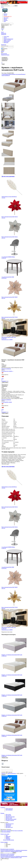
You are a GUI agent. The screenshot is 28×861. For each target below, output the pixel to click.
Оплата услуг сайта (5, 834)
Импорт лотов (9, 817)
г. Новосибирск (5, 74)
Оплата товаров (4, 842)
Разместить (3, 33)
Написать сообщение (6, 368)
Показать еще (5, 757)
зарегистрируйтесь (12, 773)
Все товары (9, 402)
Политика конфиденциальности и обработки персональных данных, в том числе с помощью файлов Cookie (14, 851)
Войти (2, 51)
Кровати (23, 74)
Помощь (2, 813)
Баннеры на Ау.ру (10, 823)
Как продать (8, 815)
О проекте (3, 807)
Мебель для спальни (16, 74)
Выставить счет (9, 827)
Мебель (10, 74)
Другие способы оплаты (8, 839)
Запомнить (4, 48)
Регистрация (4, 53)
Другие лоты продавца (8, 176)
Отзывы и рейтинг (10, 820)
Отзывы (3, 381)
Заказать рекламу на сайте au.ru (8, 801)
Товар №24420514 (6, 75)
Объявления (8, 824)
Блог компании (9, 809)
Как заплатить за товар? (11, 819)
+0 (5, 381)
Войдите (3, 773)
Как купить (8, 814)
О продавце (4, 402)
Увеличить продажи (10, 816)
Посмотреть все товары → (7, 371)
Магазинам (8, 826)
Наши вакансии (9, 808)
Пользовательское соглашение (7, 849)
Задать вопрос (5, 382)
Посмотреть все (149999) (7, 339)
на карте (17, 397)
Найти (3, 26)
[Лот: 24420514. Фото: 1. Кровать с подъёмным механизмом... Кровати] (15, 93)
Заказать (4, 366)
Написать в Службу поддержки (7, 854)
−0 (7, 381)
